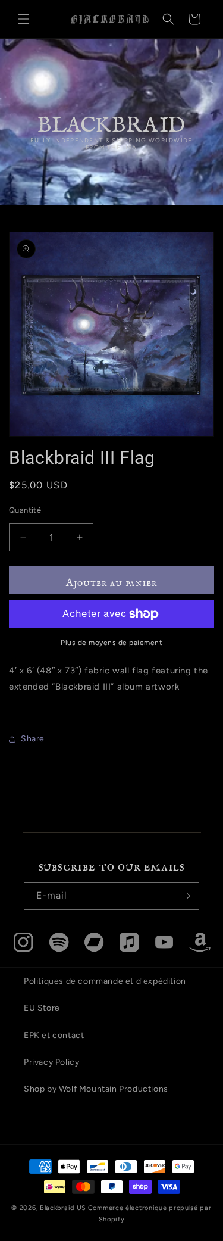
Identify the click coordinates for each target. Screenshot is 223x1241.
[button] (24, 19)
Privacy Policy (51, 1062)
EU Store (42, 1008)
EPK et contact (54, 1035)
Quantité (25, 510)
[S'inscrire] (185, 896)
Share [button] (33, 739)
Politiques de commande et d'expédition (105, 981)
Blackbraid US (63, 1208)
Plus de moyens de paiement (111, 642)
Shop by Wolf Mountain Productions (96, 1089)
